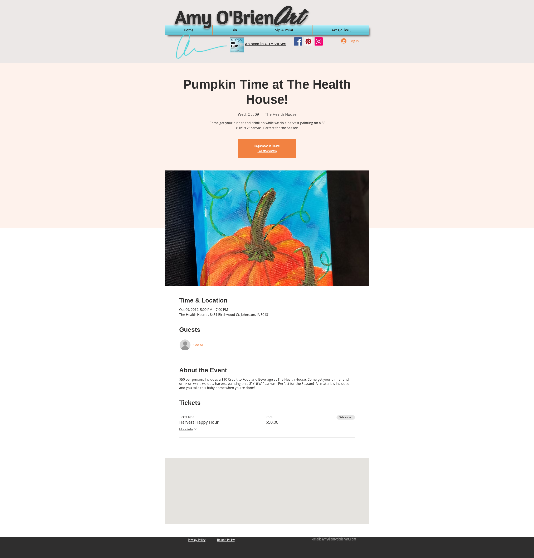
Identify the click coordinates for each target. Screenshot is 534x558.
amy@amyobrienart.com (339, 539)
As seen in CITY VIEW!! (265, 44)
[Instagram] (319, 41)
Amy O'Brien (224, 16)
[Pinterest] (308, 41)
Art (289, 18)
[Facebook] (298, 41)
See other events (267, 151)
